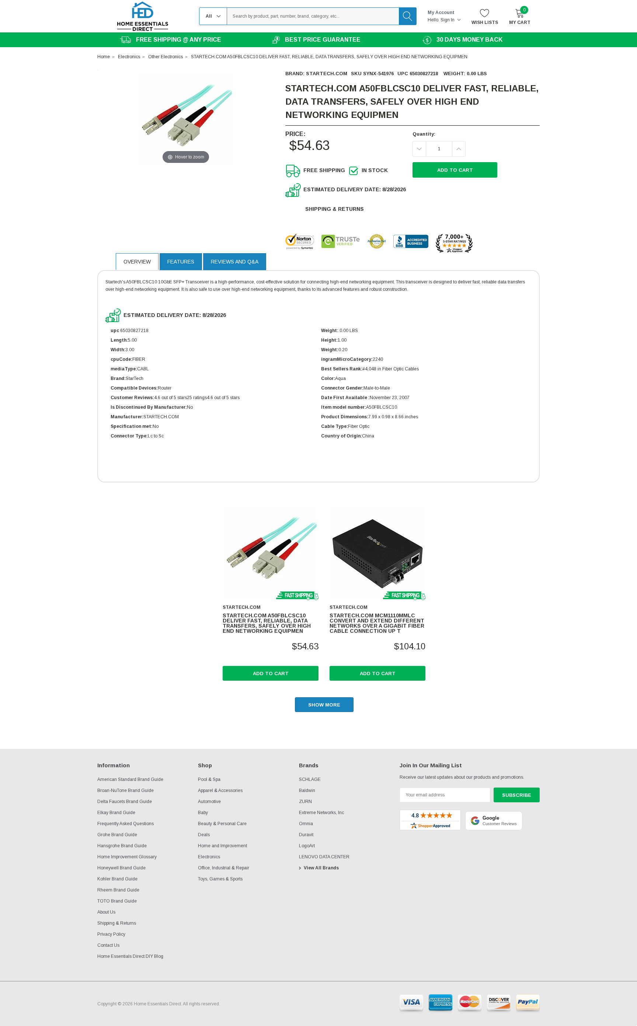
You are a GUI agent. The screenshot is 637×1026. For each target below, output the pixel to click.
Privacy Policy (111, 934)
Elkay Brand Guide (116, 812)
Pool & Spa (209, 779)
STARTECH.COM (326, 73)
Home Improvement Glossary (127, 856)
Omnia (306, 823)
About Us (106, 912)
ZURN (305, 801)
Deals (204, 834)
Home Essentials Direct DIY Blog (130, 956)
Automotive (209, 801)
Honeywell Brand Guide (121, 867)
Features (180, 262)
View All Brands (321, 867)
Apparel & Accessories (220, 790)
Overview (137, 262)
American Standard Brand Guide (130, 779)
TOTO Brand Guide (117, 901)
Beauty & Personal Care (222, 823)
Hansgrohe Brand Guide (122, 845)
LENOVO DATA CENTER (324, 856)
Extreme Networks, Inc (321, 812)
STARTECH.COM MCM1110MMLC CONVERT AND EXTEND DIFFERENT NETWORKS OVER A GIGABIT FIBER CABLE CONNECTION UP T (377, 623)
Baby (203, 812)
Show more (324, 705)
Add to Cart (271, 673)
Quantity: (424, 134)
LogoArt (307, 845)
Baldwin (307, 790)
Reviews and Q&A (234, 262)
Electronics (209, 856)
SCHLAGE (310, 779)
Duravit (306, 834)
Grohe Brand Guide (117, 834)
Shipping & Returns (334, 209)
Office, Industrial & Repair (223, 867)
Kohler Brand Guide (117, 879)
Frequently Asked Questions (125, 823)
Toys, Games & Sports (220, 879)
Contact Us (108, 945)
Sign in (448, 19)
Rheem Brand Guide (118, 890)
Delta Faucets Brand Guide (124, 801)
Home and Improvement (222, 845)
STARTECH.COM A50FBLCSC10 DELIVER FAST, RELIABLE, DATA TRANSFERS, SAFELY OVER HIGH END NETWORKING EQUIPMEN (267, 623)
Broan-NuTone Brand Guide (125, 790)
